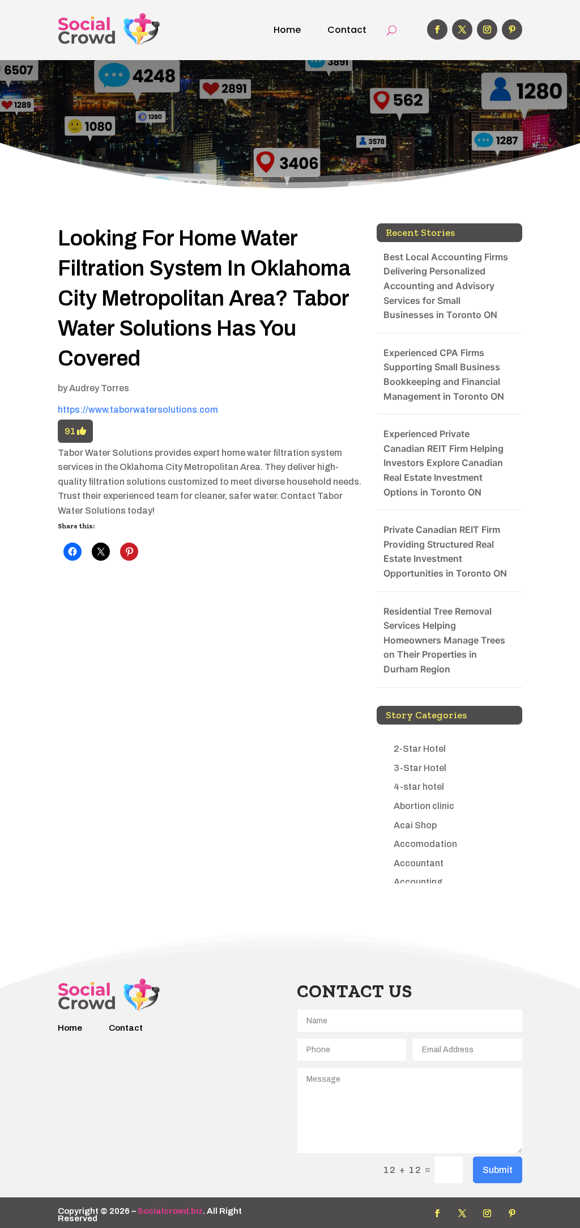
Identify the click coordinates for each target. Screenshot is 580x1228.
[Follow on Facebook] (437, 29)
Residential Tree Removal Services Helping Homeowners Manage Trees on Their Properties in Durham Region (444, 640)
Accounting (418, 882)
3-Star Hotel (420, 768)
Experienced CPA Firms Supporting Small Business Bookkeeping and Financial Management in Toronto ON (443, 374)
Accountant (418, 863)
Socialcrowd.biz (170, 1211)
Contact (346, 29)
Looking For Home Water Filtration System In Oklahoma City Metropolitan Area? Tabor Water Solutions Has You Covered (204, 299)
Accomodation (425, 844)
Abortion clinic (424, 806)
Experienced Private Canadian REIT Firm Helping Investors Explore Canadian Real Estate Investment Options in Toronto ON (443, 462)
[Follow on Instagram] (487, 29)
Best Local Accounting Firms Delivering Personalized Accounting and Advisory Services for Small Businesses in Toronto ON (445, 285)
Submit (498, 1170)
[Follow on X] (462, 29)
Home (287, 29)
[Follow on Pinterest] (512, 29)
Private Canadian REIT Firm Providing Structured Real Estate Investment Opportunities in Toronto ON (445, 551)
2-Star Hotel (420, 748)
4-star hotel (419, 786)
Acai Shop (415, 825)
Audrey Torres (99, 388)
